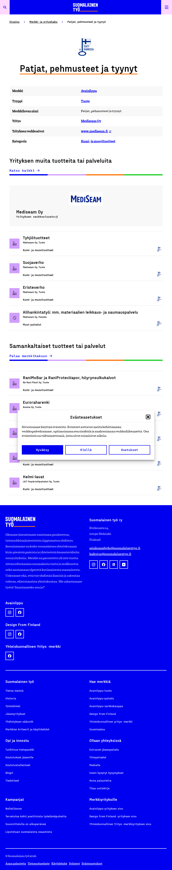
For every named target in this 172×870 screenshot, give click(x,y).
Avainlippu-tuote (100, 690)
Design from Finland (102, 713)
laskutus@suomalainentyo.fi (110, 554)
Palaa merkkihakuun (28, 356)
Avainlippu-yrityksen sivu (106, 808)
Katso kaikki (22, 170)
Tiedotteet (12, 780)
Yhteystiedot (97, 757)
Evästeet (74, 863)
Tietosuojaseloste (39, 863)
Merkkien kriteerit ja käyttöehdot (27, 729)
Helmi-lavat (33, 476)
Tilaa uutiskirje (99, 788)
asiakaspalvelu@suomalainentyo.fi (114, 548)
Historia (10, 698)
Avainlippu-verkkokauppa (106, 706)
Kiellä (86, 450)
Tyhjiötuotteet (36, 237)
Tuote (85, 101)
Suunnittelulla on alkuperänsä (25, 824)
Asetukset (129, 450)
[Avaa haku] (5, 7)
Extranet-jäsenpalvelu (104, 749)
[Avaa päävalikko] (166, 7)
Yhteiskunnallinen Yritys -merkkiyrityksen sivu (120, 824)
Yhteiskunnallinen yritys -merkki (111, 721)
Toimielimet (12, 706)
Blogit (9, 772)
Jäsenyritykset (15, 713)
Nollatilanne (13, 808)
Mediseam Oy (91, 121)
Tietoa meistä (14, 690)
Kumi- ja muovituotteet (98, 141)
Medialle (94, 765)
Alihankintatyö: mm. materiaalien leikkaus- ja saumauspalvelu (80, 311)
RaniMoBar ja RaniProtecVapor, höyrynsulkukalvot (69, 377)
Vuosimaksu (97, 729)
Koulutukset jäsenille (19, 757)
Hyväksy (42, 450)
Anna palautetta (100, 780)
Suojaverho (33, 262)
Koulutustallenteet (17, 765)
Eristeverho (34, 287)
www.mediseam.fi (94, 131)
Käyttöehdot (59, 863)
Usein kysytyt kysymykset (106, 772)
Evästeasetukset (92, 863)
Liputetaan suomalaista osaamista (28, 831)
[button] (148, 417)
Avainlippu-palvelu (101, 698)
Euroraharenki (36, 402)
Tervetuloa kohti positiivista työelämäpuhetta (35, 816)
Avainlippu (89, 91)
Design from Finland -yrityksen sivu (113, 816)
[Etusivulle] (85, 7)
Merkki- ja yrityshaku (43, 21)
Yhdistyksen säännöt (19, 721)
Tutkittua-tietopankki (19, 749)
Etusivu (14, 21)
